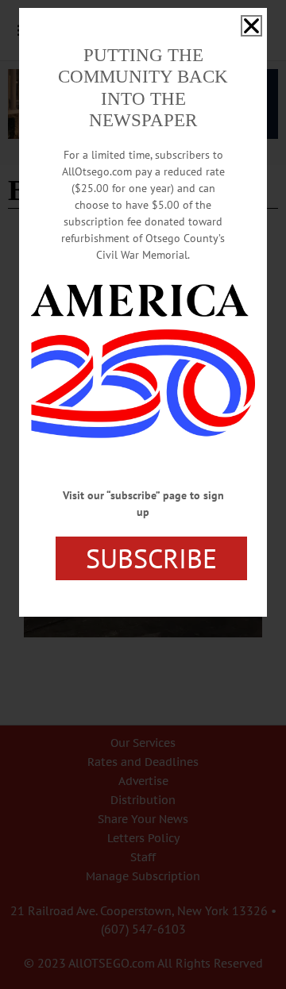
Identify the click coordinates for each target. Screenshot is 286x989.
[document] (143, 494)
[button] (251, 26)
